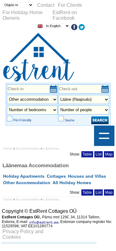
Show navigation (104, 136)
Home (7, 148)
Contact (45, 5)
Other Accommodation (26, 182)
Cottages (56, 176)
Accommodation (27, 148)
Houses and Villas (87, 176)
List (98, 154)
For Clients (70, 5)
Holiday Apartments (24, 176)
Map (109, 154)
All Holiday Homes (72, 182)
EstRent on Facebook (65, 15)
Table (87, 154)
